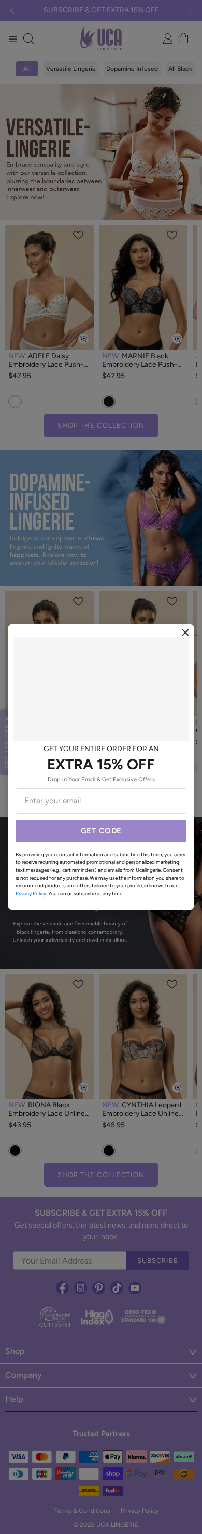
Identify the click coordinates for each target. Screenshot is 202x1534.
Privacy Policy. (31, 893)
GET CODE (101, 830)
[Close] (185, 632)
